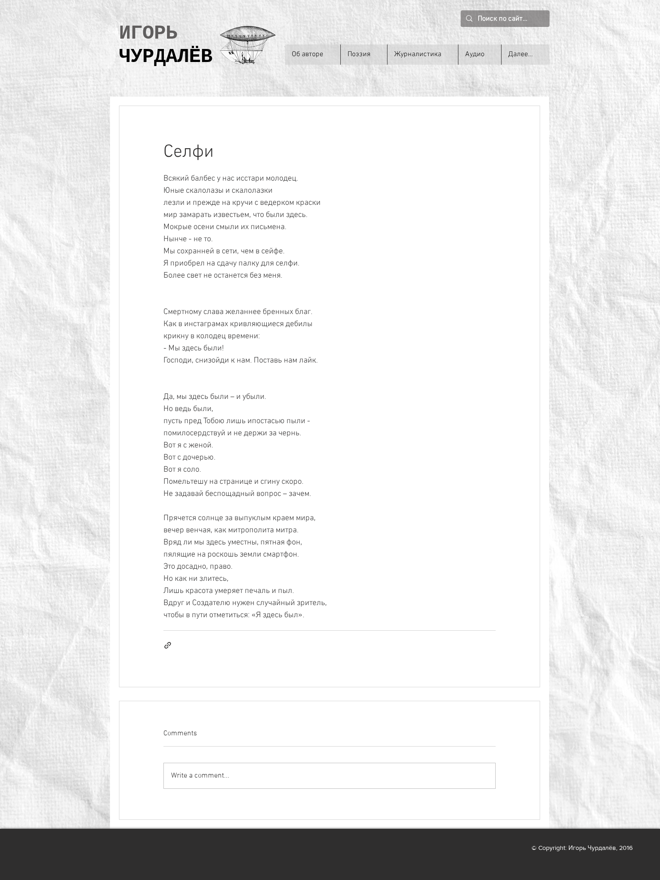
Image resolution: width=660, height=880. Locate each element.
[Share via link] (167, 645)
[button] (363, 54)
